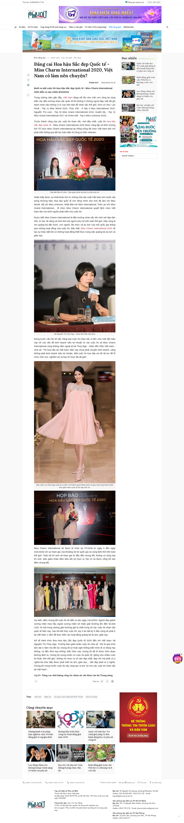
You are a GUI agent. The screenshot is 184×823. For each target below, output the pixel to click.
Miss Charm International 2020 (97, 228)
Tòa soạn (143, 783)
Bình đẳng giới (115, 27)
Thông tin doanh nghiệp (108, 782)
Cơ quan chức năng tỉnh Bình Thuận (68, 697)
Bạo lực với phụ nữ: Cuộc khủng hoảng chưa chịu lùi (145, 107)
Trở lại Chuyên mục (36, 681)
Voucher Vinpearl (128, 156)
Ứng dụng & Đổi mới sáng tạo (53, 27)
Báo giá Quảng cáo (127, 783)
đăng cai (47, 697)
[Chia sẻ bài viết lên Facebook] (28, 80)
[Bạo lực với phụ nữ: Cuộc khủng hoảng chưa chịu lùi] (128, 108)
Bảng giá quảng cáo (136, 2)
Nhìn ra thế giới (75, 27)
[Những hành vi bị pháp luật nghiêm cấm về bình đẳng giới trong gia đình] (40, 719)
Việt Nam (68, 97)
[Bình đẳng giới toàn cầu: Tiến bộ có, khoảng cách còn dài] (128, 80)
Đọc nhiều (129, 58)
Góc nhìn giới (66, 58)
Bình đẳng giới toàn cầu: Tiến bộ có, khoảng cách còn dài (146, 81)
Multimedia (128, 27)
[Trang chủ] (15, 27)
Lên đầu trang (156, 783)
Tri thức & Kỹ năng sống (95, 27)
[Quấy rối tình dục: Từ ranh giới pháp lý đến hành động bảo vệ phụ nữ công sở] (128, 66)
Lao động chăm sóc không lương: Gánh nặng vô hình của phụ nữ (146, 95)
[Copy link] (28, 75)
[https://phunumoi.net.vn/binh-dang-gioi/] (28, 95)
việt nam (38, 697)
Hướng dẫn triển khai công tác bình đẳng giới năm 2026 (69, 734)
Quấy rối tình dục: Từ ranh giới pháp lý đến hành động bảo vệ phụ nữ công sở (146, 67)
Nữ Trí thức (33, 27)
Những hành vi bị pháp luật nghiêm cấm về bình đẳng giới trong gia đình (40, 734)
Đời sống (77, 58)
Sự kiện (22, 27)
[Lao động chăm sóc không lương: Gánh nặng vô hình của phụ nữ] (128, 94)
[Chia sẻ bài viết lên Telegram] (28, 85)
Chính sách (55, 58)
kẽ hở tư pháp (91, 697)
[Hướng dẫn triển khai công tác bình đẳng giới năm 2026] (70, 719)
